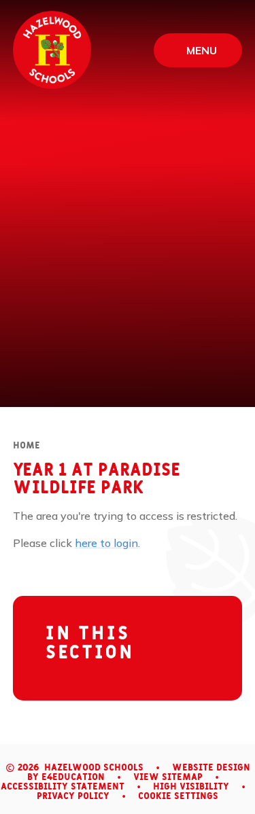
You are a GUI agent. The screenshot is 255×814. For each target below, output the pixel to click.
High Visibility (191, 787)
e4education (73, 777)
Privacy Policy (73, 796)
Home (26, 445)
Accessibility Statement (62, 787)
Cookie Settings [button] (178, 796)
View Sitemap (168, 777)
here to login (106, 543)
